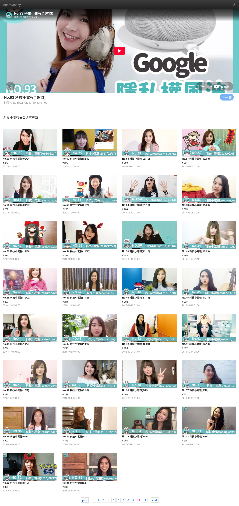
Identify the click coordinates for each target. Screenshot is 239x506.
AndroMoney (12, 4)
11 (144, 500)
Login (233, 4)
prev (84, 500)
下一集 (227, 97)
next (154, 500)
